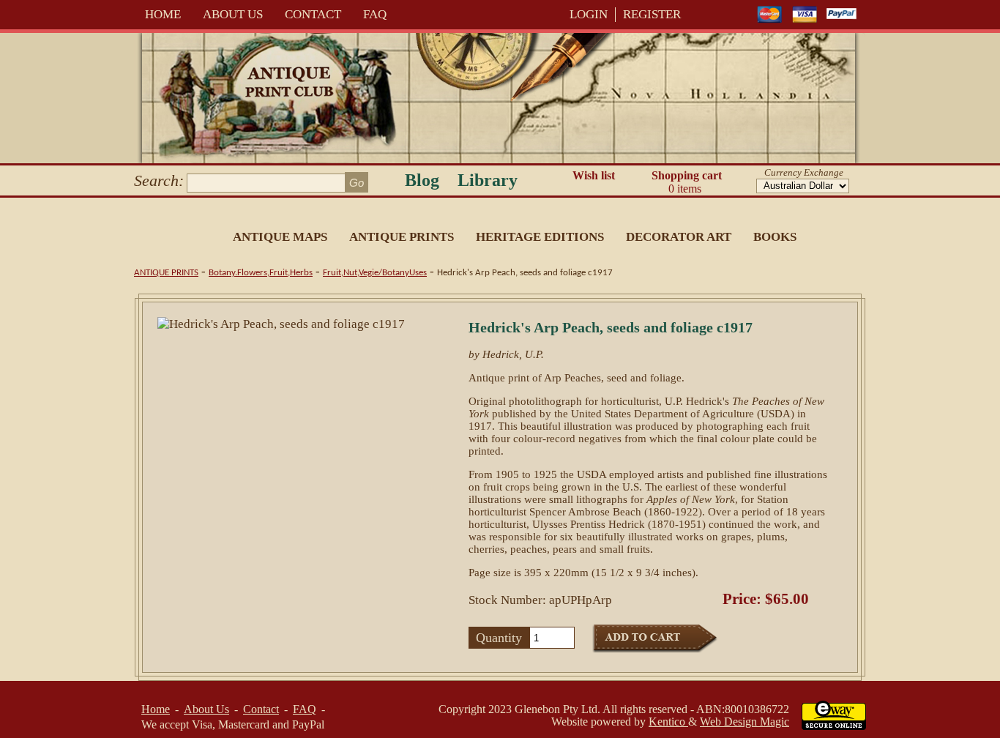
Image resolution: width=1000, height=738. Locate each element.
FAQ (375, 14)
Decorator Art (678, 237)
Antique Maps (280, 237)
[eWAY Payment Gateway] (834, 726)
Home (163, 14)
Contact (313, 14)
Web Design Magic (744, 721)
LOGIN (589, 14)
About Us (233, 14)
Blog (422, 180)
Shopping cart (687, 182)
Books (774, 237)
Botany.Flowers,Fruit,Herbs (261, 272)
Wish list (593, 175)
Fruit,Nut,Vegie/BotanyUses (375, 272)
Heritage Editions (540, 237)
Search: (159, 180)
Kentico (668, 721)
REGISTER (652, 14)
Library (488, 180)
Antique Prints (401, 237)
